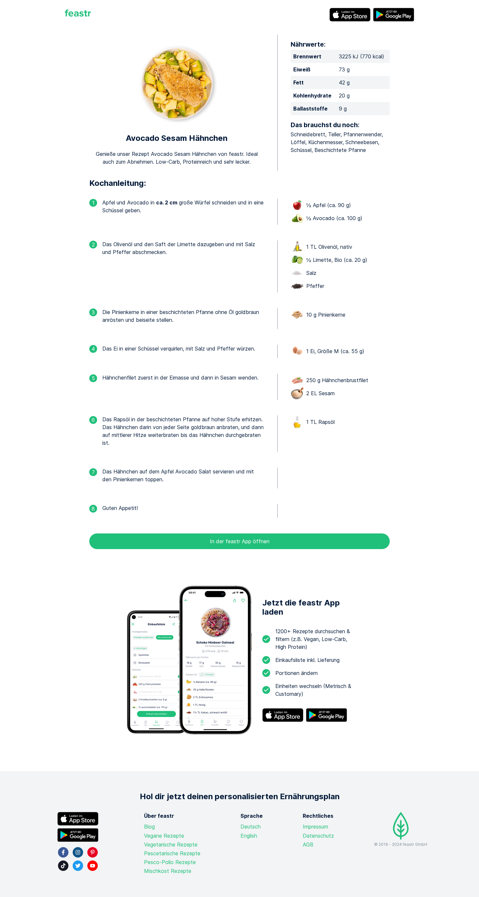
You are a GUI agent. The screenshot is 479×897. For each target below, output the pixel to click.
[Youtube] (92, 865)
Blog (149, 826)
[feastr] (78, 15)
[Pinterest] (92, 852)
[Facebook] (63, 852)
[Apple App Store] (349, 15)
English (248, 835)
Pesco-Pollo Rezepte (170, 862)
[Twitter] (78, 865)
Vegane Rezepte (164, 835)
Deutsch (250, 826)
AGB (308, 844)
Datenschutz (318, 835)
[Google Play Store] (393, 15)
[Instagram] (78, 852)
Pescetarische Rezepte (172, 853)
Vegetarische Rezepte (170, 844)
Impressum (315, 826)
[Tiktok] (63, 865)
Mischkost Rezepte (167, 871)
